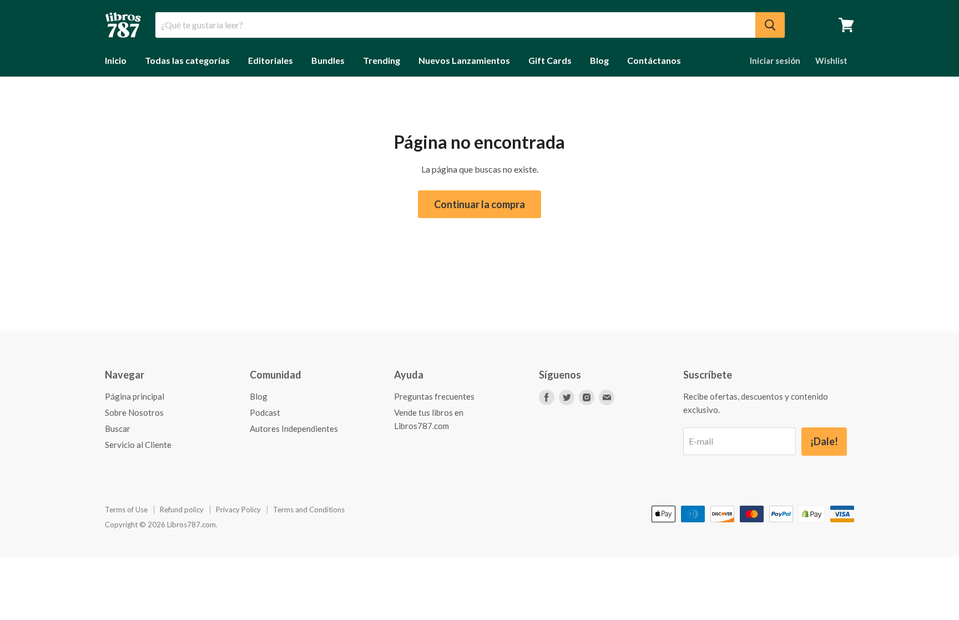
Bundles (328, 60)
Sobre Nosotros (134, 412)
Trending (381, 60)
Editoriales (270, 60)
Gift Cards (550, 60)
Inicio (116, 60)
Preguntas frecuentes (434, 396)
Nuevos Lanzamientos (464, 60)
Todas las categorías (187, 60)
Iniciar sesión (775, 60)
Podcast (265, 412)
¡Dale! (824, 441)
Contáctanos (654, 60)
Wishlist (831, 60)
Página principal (134, 396)
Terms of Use (126, 509)
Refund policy (182, 509)
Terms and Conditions (309, 509)
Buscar (117, 429)
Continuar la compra (479, 204)
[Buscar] (770, 25)
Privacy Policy (238, 509)
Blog (599, 60)
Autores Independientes (294, 429)
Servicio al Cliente (138, 445)
